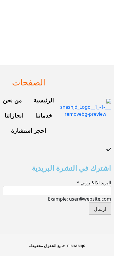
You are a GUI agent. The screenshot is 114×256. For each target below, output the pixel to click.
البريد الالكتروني (94, 182)
